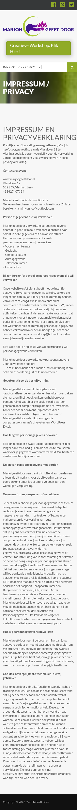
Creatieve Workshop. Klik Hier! (34, 48)
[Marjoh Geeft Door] (38, 25)
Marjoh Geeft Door (37, 802)
